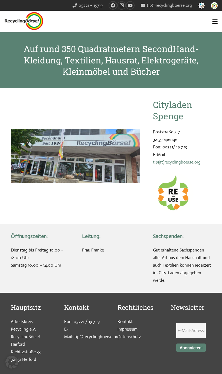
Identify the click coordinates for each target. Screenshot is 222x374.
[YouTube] (130, 5)
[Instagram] (121, 5)
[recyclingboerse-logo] (24, 21)
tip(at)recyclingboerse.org (177, 162)
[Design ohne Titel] (214, 5)
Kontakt (125, 321)
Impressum (127, 329)
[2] (201, 5)
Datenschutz (129, 336)
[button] (215, 21)
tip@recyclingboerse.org (97, 336)
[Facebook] (113, 5)
